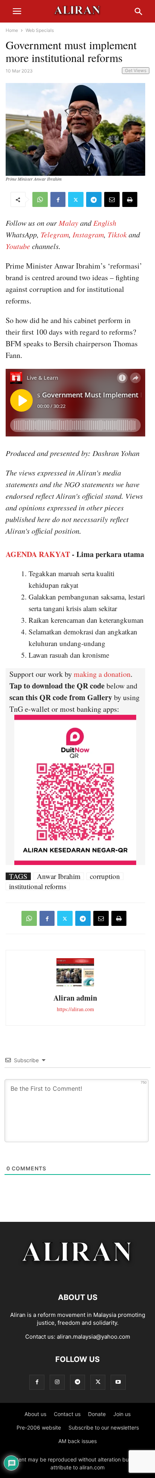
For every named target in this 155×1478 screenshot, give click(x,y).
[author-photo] (75, 985)
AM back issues (77, 1441)
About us (35, 1414)
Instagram (88, 234)
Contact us (67, 1414)
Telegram (55, 234)
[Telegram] (94, 199)
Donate (97, 1414)
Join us (122, 1414)
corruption (105, 876)
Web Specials (40, 30)
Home (12, 30)
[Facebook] (57, 199)
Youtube (18, 246)
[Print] (129, 199)
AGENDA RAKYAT (38, 554)
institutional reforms (37, 886)
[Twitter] (76, 199)
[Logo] (77, 1274)
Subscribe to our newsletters (103, 1427)
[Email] (112, 199)
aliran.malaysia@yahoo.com (93, 1336)
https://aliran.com (75, 1009)
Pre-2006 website (39, 1427)
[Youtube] (118, 1382)
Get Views (135, 70)
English (104, 223)
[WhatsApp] (40, 199)
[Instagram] (57, 1382)
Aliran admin (75, 997)
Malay (68, 223)
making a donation (102, 674)
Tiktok (117, 234)
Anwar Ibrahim (59, 876)
